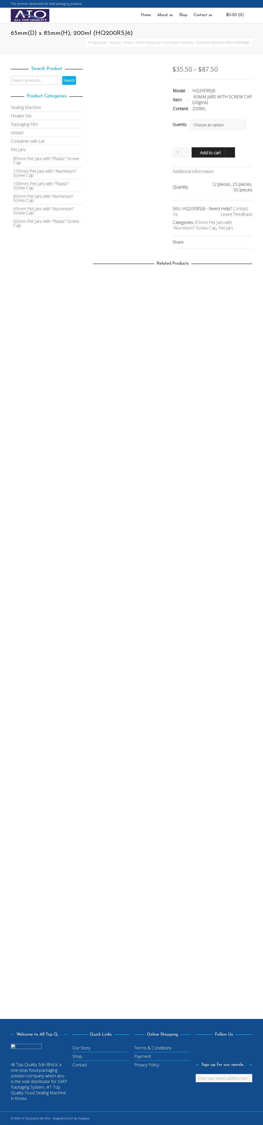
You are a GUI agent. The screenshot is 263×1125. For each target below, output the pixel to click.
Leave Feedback (236, 214)
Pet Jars (226, 228)
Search (69, 80)
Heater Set (21, 116)
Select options (110, 420)
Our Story (81, 1048)
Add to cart (210, 152)
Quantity (179, 124)
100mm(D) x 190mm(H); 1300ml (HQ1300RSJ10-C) (146, 433)
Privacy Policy (146, 1065)
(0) (235, 15)
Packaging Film (24, 124)
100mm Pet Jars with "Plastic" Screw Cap (135, 439)
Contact (79, 1065)
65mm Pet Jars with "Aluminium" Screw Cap (202, 225)
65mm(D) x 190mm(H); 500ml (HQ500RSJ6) (141, 978)
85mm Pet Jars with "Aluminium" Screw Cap (138, 620)
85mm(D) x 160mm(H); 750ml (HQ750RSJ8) (140, 614)
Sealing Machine (26, 107)
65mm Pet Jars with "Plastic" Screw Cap (46, 223)
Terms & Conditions (153, 1048)
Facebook (252, 4)
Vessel (17, 133)
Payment (142, 1056)
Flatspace (83, 1118)
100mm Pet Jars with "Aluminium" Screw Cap (45, 173)
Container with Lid (27, 141)
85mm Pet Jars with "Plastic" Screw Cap (46, 160)
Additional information (193, 171)
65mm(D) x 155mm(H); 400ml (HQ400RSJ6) (141, 796)
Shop (77, 1056)
